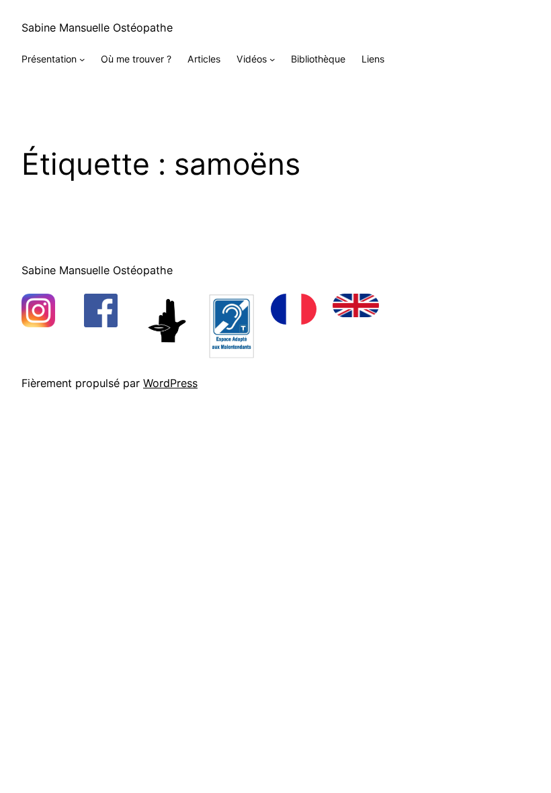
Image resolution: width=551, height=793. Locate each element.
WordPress (170, 383)
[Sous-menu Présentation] (82, 59)
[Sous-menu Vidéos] (272, 59)
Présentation (49, 59)
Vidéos (252, 59)
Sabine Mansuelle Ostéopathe (97, 27)
